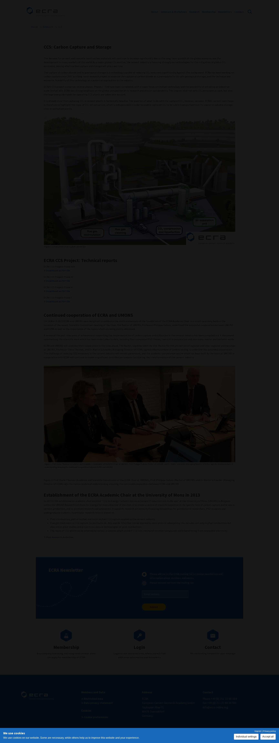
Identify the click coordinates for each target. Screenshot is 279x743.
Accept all (268, 736)
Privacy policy (269, 731)
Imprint (257, 731)
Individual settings (246, 736)
